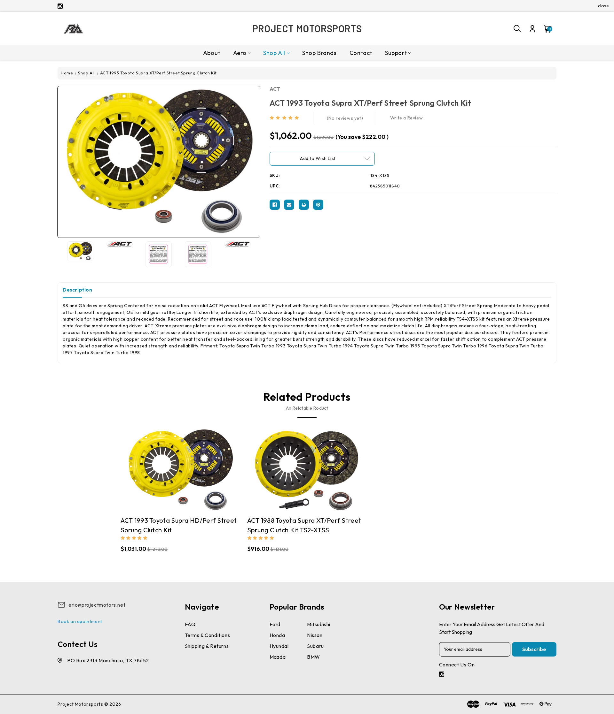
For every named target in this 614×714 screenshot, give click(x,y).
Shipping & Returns (207, 646)
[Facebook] (275, 205)
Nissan (315, 635)
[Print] (304, 205)
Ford (275, 624)
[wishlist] (199, 467)
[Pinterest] (318, 205)
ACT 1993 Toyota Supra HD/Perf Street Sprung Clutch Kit (179, 525)
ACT (275, 89)
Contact (361, 53)
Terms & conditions (207, 635)
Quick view (161, 467)
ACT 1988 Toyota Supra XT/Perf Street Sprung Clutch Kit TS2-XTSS (304, 525)
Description (77, 290)
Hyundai (279, 646)
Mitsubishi (318, 624)
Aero (239, 53)
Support (396, 53)
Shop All (274, 53)
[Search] (517, 29)
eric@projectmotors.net (96, 605)
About (211, 53)
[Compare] (174, 467)
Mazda (278, 657)
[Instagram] (60, 6)
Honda (277, 635)
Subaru (315, 646)
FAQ (190, 624)
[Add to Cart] (187, 467)
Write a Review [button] (406, 118)
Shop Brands (319, 53)
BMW (313, 657)
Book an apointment (80, 621)
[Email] (289, 205)
